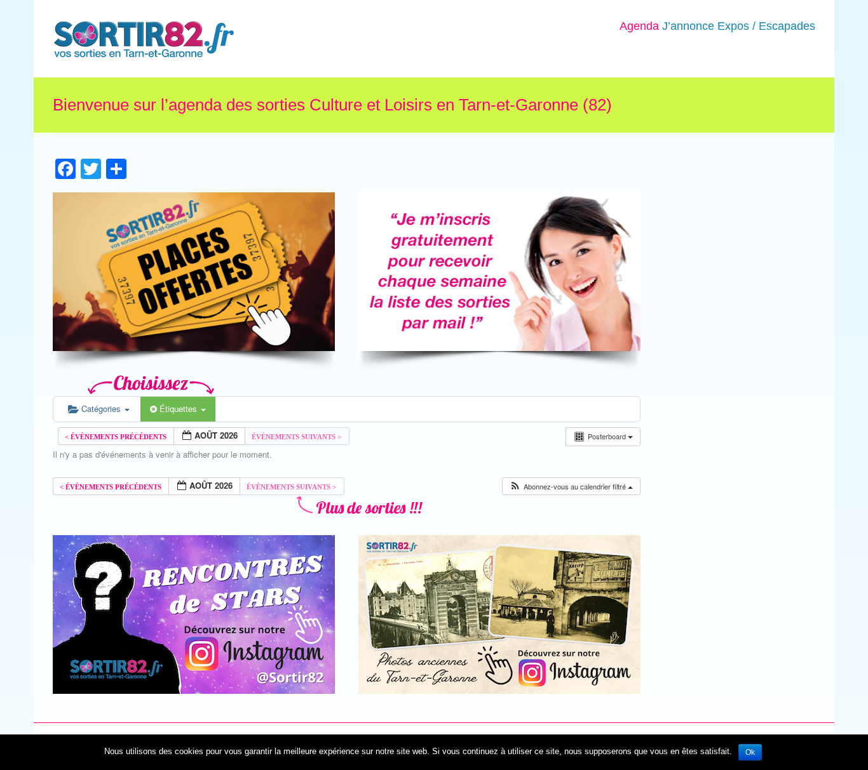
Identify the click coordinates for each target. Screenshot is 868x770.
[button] (571, 486)
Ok (750, 752)
